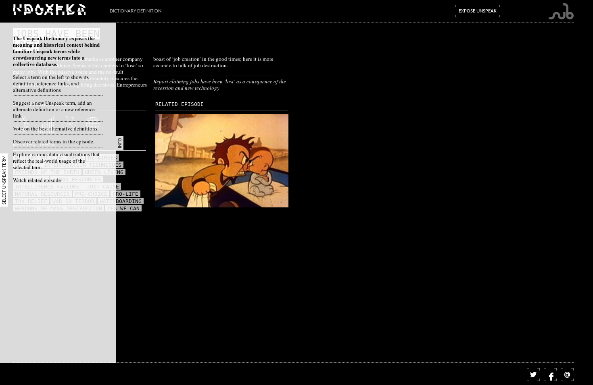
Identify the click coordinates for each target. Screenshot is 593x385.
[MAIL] (567, 374)
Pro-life (125, 194)
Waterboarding (121, 201)
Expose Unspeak (478, 11)
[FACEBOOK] (550, 374)
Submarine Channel (561, 11)
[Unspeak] (49, 9)
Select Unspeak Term (4, 180)
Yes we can (123, 208)
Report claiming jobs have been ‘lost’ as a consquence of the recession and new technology (219, 84)
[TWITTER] (533, 374)
